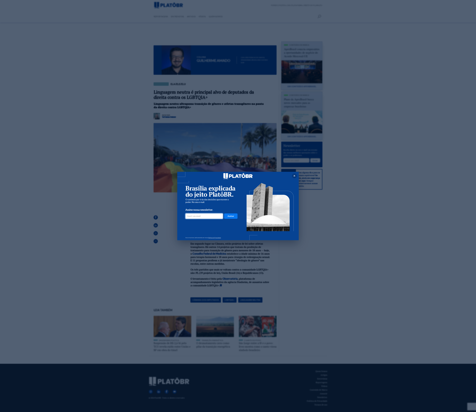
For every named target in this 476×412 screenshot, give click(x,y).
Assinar (231, 216)
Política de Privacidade (214, 237)
